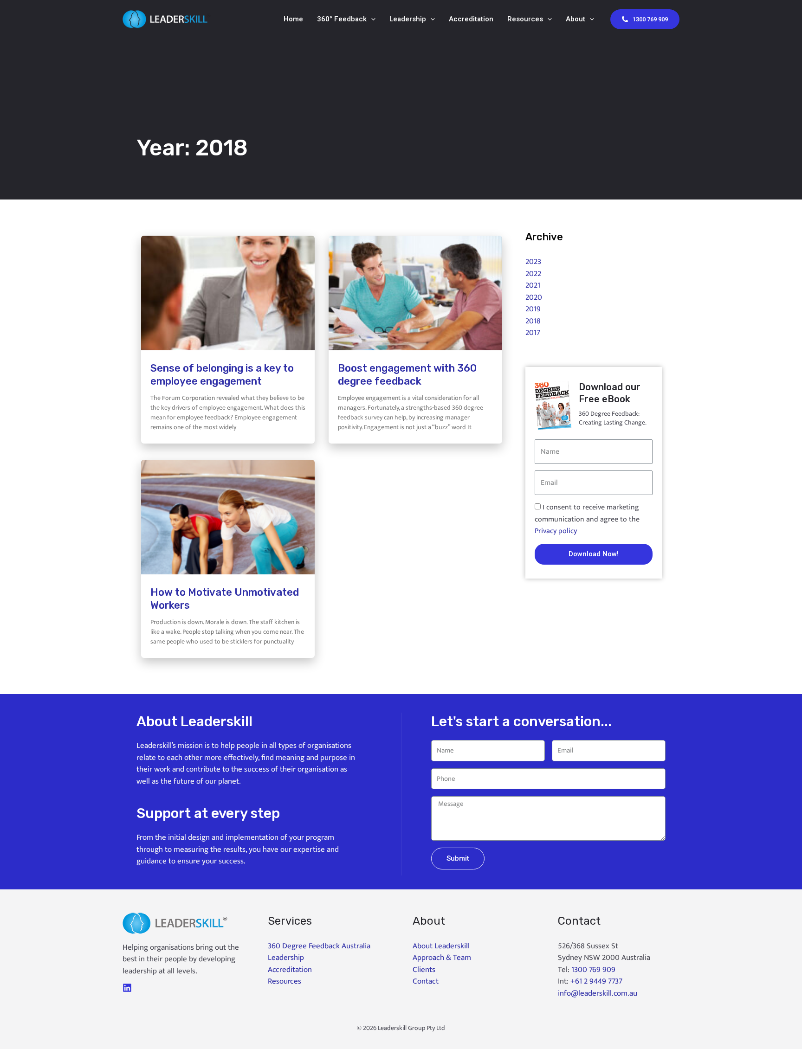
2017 (532, 332)
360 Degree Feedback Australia (319, 946)
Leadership (407, 19)
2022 (533, 273)
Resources (525, 19)
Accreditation (471, 19)
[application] (371, 19)
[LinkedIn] (127, 987)
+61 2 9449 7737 (596, 981)
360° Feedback (342, 19)
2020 (533, 297)
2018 (533, 321)
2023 (533, 261)
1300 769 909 (593, 969)
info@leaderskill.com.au (597, 993)
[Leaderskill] (167, 18)
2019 (533, 308)
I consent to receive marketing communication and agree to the (587, 519)
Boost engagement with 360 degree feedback (407, 375)
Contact (426, 981)
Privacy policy (556, 531)
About (575, 19)
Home (293, 19)
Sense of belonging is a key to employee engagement (222, 375)
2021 (532, 285)
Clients (424, 969)
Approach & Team (442, 957)
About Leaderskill (441, 946)
